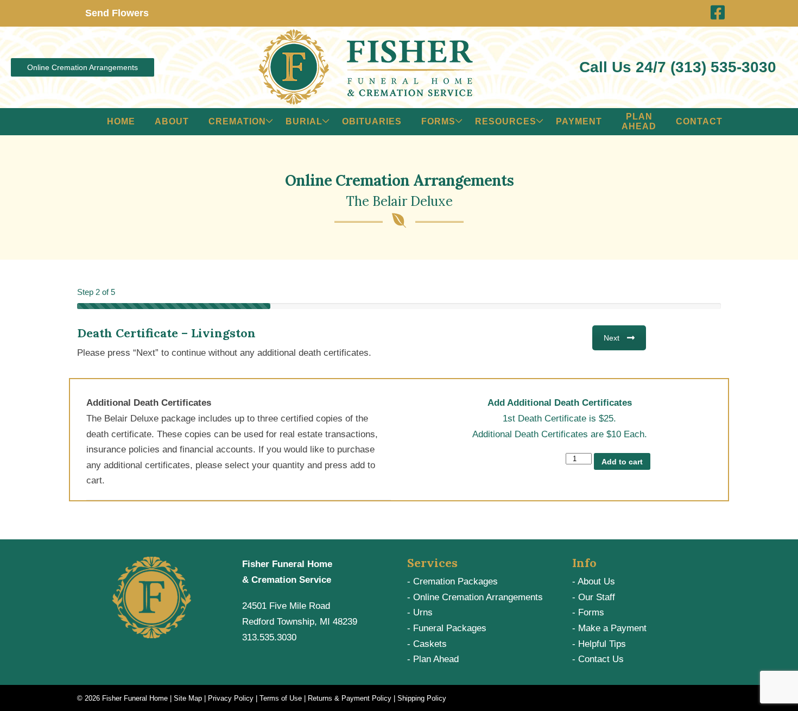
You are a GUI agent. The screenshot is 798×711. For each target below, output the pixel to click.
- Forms (588, 612)
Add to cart (622, 461)
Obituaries (372, 121)
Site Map (188, 698)
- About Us (593, 581)
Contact (699, 121)
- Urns (420, 612)
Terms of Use (280, 698)
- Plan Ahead (433, 659)
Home (121, 121)
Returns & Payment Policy (349, 698)
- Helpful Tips (599, 644)
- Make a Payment (609, 628)
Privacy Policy (231, 698)
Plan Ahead (639, 121)
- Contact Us (598, 659)
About (172, 121)
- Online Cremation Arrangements (475, 597)
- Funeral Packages (446, 628)
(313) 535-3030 (723, 67)
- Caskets (427, 644)
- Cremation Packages (452, 581)
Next (611, 338)
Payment (579, 121)
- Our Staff (593, 597)
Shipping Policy (421, 698)
